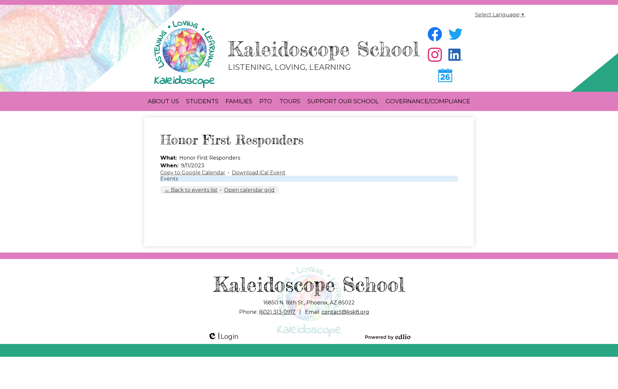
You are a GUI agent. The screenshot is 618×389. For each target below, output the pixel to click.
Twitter (455, 34)
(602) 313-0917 (277, 312)
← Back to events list (191, 190)
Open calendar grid (249, 190)
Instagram (435, 54)
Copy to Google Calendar (192, 173)
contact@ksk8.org (345, 312)
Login (223, 337)
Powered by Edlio (387, 337)
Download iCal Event (259, 173)
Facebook (435, 34)
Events (169, 179)
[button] (163, 101)
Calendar (445, 75)
